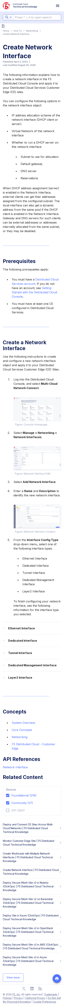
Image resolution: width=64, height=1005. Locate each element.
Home (6, 30)
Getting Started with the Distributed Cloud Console (34, 292)
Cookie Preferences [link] (44, 1001)
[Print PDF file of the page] (57, 978)
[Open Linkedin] (32, 988)
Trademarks (50, 994)
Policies (7, 998)
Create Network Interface (16, 34)
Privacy (18, 998)
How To (18, 30)
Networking (32, 30)
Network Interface (15, 767)
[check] (3, 26)
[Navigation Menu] (57, 5)
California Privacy (35, 998)
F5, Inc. (16, 994)
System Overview (23, 723)
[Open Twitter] (23, 988)
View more (13, 977)
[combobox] (8, 17)
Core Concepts (22, 730)
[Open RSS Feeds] (40, 988)
